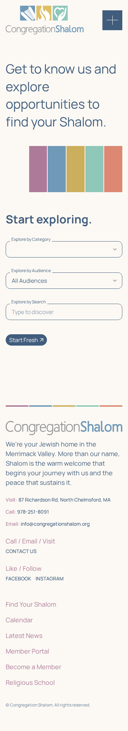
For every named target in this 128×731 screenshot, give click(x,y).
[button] (26, 340)
